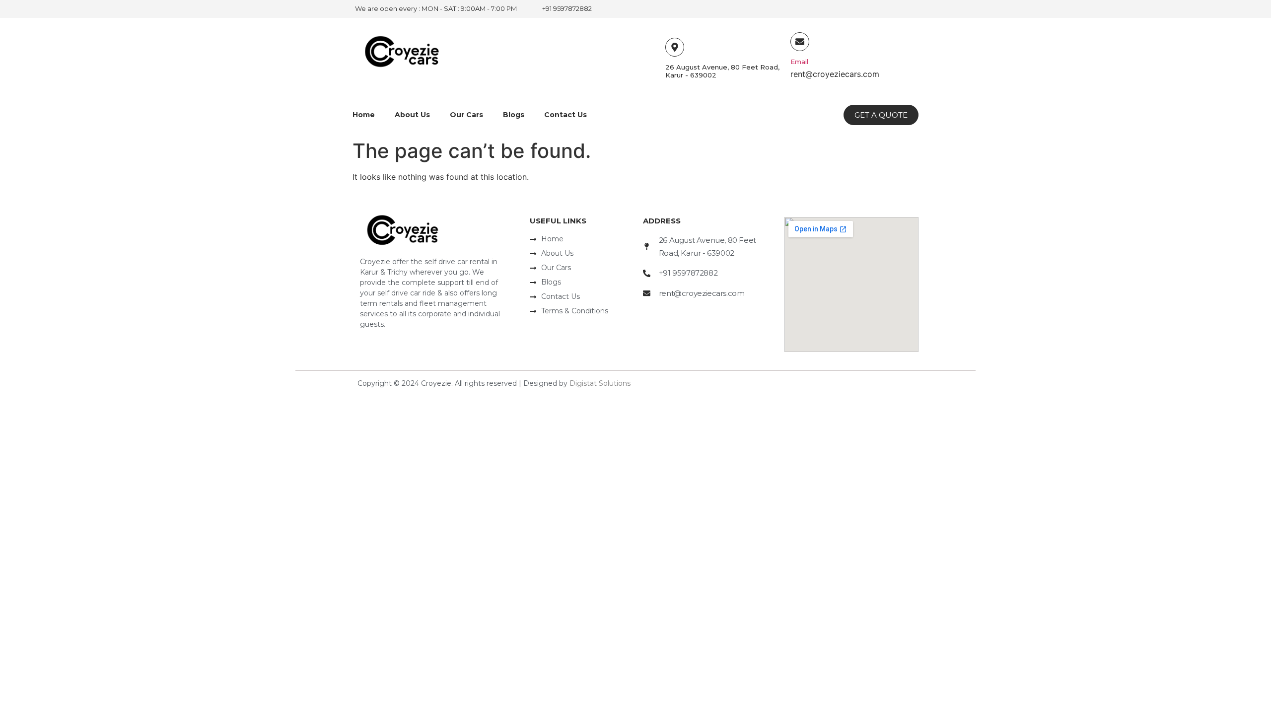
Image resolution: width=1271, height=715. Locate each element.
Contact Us (565, 114)
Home (364, 114)
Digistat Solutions (600, 383)
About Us (412, 114)
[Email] (799, 41)
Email (799, 62)
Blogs (513, 114)
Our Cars (466, 114)
